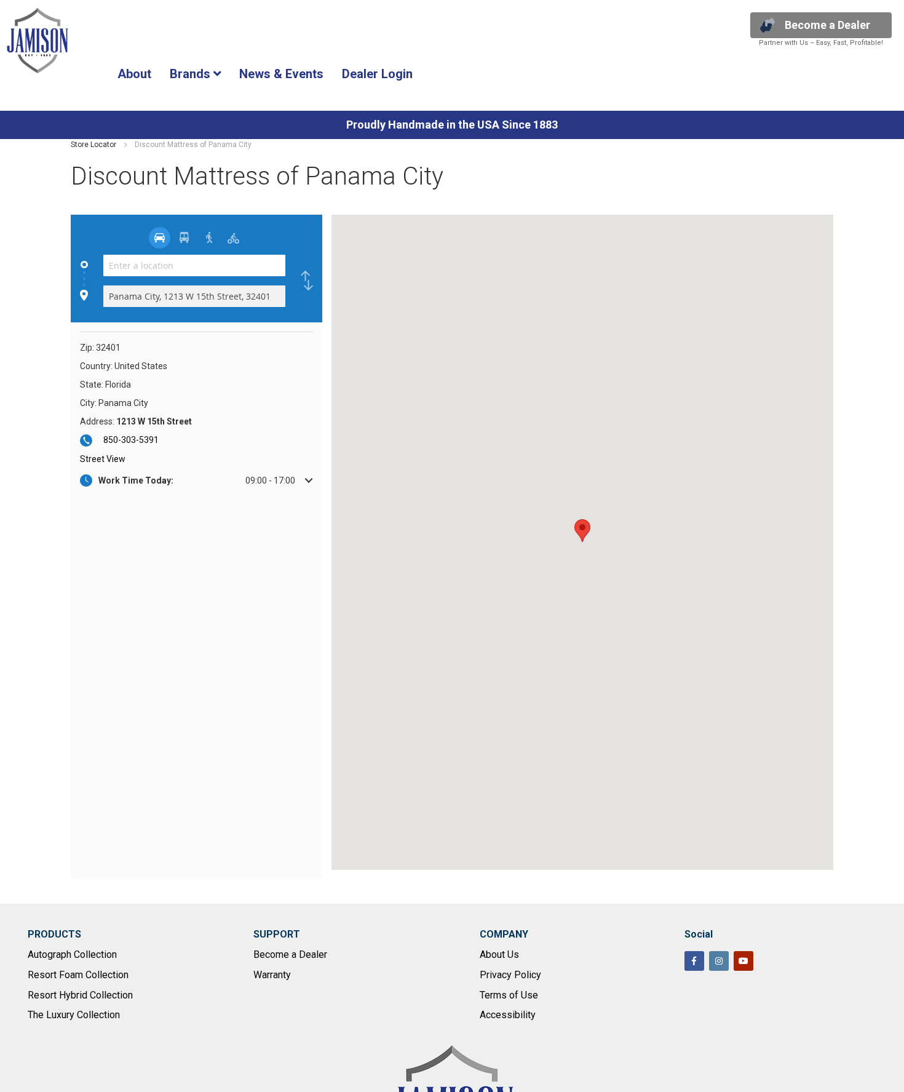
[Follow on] (768, 962)
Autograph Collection (72, 954)
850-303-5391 (131, 440)
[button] (196, 480)
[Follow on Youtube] (743, 961)
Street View (102, 459)
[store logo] (37, 40)
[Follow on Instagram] (719, 961)
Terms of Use (509, 995)
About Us (499, 954)
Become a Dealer (290, 954)
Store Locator (94, 144)
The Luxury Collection (74, 1015)
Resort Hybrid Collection (80, 995)
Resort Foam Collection (78, 975)
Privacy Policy (510, 975)
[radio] (159, 238)
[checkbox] (307, 281)
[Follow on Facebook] (694, 961)
